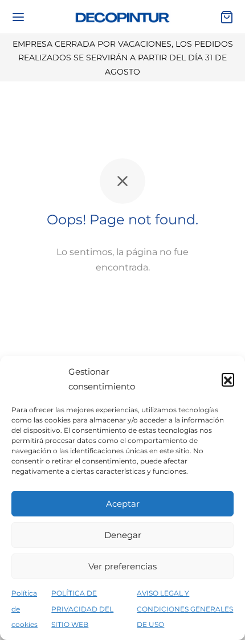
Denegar (122, 535)
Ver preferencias (122, 566)
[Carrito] (227, 17)
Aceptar (123, 503)
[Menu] (18, 17)
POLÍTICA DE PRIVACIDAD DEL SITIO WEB (82, 608)
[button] (228, 379)
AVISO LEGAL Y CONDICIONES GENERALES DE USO (185, 608)
